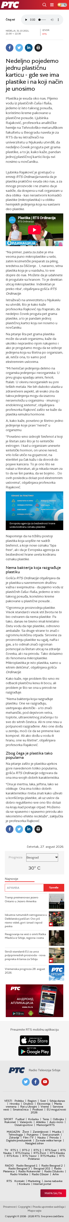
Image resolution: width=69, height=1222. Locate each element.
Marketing (34, 1181)
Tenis (46, 1119)
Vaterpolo (26, 1122)
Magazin (13, 1131)
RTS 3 (37, 1150)
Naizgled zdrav (34, 1143)
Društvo (28, 1103)
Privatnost (9, 1206)
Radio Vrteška (19, 1174)
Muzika (56, 1131)
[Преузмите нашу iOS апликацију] (34, 1040)
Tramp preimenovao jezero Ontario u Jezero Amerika (21, 899)
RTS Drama (22, 1153)
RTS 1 (14, 1150)
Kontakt (19, 1181)
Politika (19, 1101)
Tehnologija (15, 1134)
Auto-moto (56, 1122)
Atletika (41, 1122)
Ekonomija (43, 1103)
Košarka (33, 1119)
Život (25, 1131)
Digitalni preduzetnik (19, 1140)
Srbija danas (57, 1101)
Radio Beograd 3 (19, 1168)
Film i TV (28, 1137)
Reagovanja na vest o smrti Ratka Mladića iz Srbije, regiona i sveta (25, 936)
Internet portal (42, 1184)
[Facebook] (9, 48)
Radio (9, 1165)
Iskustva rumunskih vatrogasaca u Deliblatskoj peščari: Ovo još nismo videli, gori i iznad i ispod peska (26, 920)
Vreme (45, 1106)
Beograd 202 (42, 1168)
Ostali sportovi (24, 1125)
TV (6, 1150)
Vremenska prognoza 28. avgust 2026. (25, 971)
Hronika (15, 1103)
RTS (9, 1181)
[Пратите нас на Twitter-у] (26, 1082)
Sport (8, 1119)
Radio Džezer (40, 1174)
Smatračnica (21, 1109)
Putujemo (33, 1134)
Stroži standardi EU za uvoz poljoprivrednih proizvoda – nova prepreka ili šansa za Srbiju (25, 955)
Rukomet (10, 1122)
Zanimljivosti (40, 1131)
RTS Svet (51, 1150)
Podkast (37, 1109)
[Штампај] (38, 48)
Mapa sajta (53, 1193)
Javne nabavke (53, 1181)
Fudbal (20, 1119)
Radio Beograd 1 (27, 1165)
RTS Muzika (47, 1156)
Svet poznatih (50, 1134)
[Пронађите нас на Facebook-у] (35, 1082)
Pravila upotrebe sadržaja (48, 1206)
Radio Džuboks (54, 1171)
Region (32, 1101)
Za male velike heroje (48, 1140)
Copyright (24, 1206)
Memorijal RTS (45, 1125)
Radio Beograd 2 (52, 1165)
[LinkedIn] (29, 48)
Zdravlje (14, 1137)
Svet (43, 1101)
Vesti (8, 1101)
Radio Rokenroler (29, 1171)
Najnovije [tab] (11, 879)
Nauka (41, 1137)
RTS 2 (26, 1150)
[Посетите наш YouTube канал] (45, 1082)
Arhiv (56, 1174)
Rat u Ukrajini (28, 1106)
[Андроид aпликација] (34, 1000)
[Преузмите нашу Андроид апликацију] (34, 1051)
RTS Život (40, 1153)
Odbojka (58, 1119)
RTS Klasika (57, 1153)
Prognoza (15, 857)
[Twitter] (19, 48)
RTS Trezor (29, 1156)
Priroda (54, 1137)
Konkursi (24, 1184)
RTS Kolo (13, 1156)
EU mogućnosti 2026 (48, 1111)
